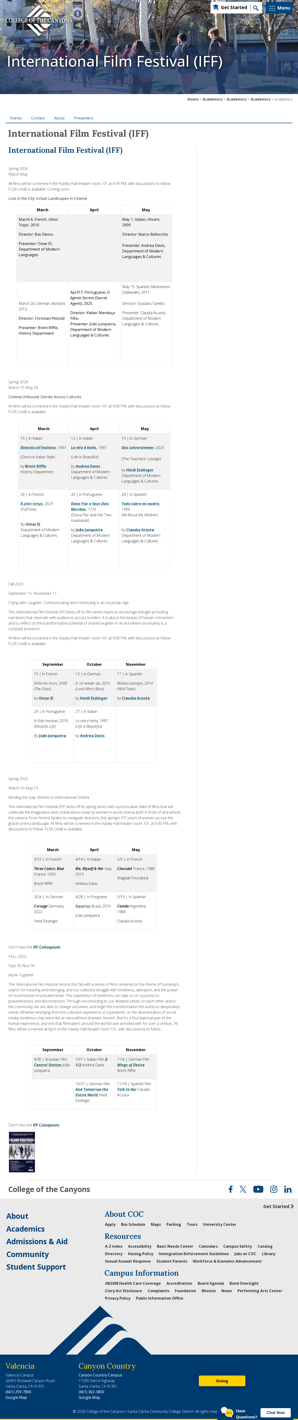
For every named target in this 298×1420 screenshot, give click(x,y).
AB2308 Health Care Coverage (133, 1283)
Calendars (208, 1246)
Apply (110, 1224)
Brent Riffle (35, 466)
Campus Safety (237, 1246)
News (226, 1290)
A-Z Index (113, 1246)
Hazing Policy (140, 1253)
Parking (173, 1224)
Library (268, 1253)
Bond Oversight (244, 1283)
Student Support (36, 1267)
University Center (219, 1224)
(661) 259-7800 (18, 1391)
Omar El (33, 524)
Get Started (234, 7)
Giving (222, 1380)
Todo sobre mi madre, (141, 503)
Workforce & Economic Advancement (227, 1261)
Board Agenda (211, 1283)
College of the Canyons (49, 1189)
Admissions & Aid (37, 1241)
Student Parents (171, 1261)
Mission (209, 1290)
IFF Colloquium (47, 947)
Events (16, 118)
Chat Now (276, 1412)
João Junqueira (89, 529)
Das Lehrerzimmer (138, 447)
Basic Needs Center (175, 1246)
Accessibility (139, 1246)
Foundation (185, 1290)
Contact (38, 118)
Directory (113, 1253)
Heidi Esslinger (140, 469)
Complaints (158, 1290)
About (59, 118)
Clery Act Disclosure (123, 1290)
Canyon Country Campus (100, 1375)
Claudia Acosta (140, 529)
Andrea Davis (88, 466)
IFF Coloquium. (46, 1125)
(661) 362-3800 (91, 1391)
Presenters (83, 118)
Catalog (265, 1246)
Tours (192, 1224)
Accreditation (179, 1283)
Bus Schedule (133, 1224)
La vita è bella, (84, 447)
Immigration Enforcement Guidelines (194, 1253)
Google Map (16, 1397)
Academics (213, 99)
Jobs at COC (245, 1253)
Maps (156, 1224)
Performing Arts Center (259, 1290)
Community (27, 1254)
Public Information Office (159, 1298)
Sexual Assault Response (128, 1261)
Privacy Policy (117, 1298)
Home (193, 99)
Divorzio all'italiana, (38, 447)
